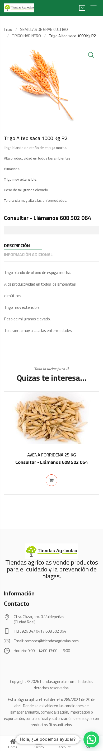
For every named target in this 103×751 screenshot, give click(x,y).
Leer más (51, 480)
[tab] (51, 245)
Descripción (17, 245)
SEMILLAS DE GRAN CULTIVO (44, 29)
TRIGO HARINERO (26, 36)
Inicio (8, 29)
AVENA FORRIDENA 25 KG (51, 455)
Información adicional (28, 254)
